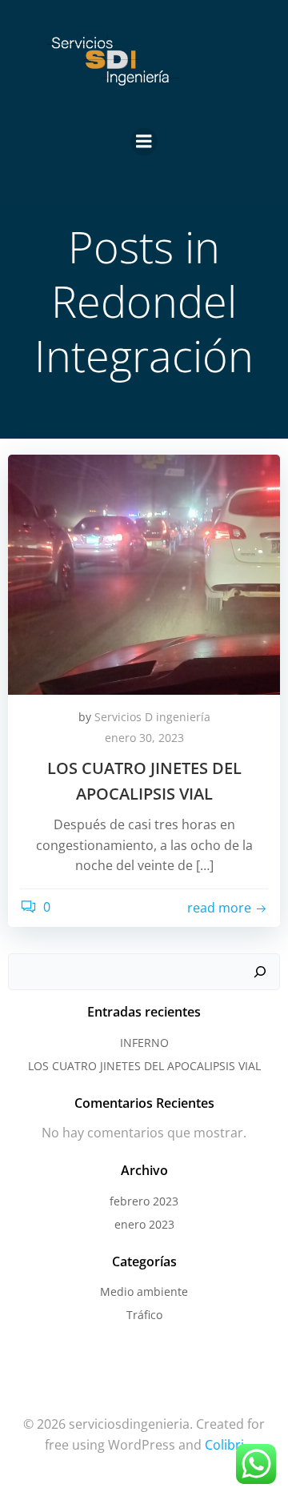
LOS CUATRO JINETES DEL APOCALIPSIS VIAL (144, 1065)
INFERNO (144, 1042)
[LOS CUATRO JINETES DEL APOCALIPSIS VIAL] (144, 573)
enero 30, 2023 (144, 737)
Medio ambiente (144, 1291)
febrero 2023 (144, 1201)
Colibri (224, 1445)
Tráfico (144, 1314)
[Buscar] (260, 971)
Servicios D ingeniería (152, 716)
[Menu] (144, 141)
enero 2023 (144, 1224)
